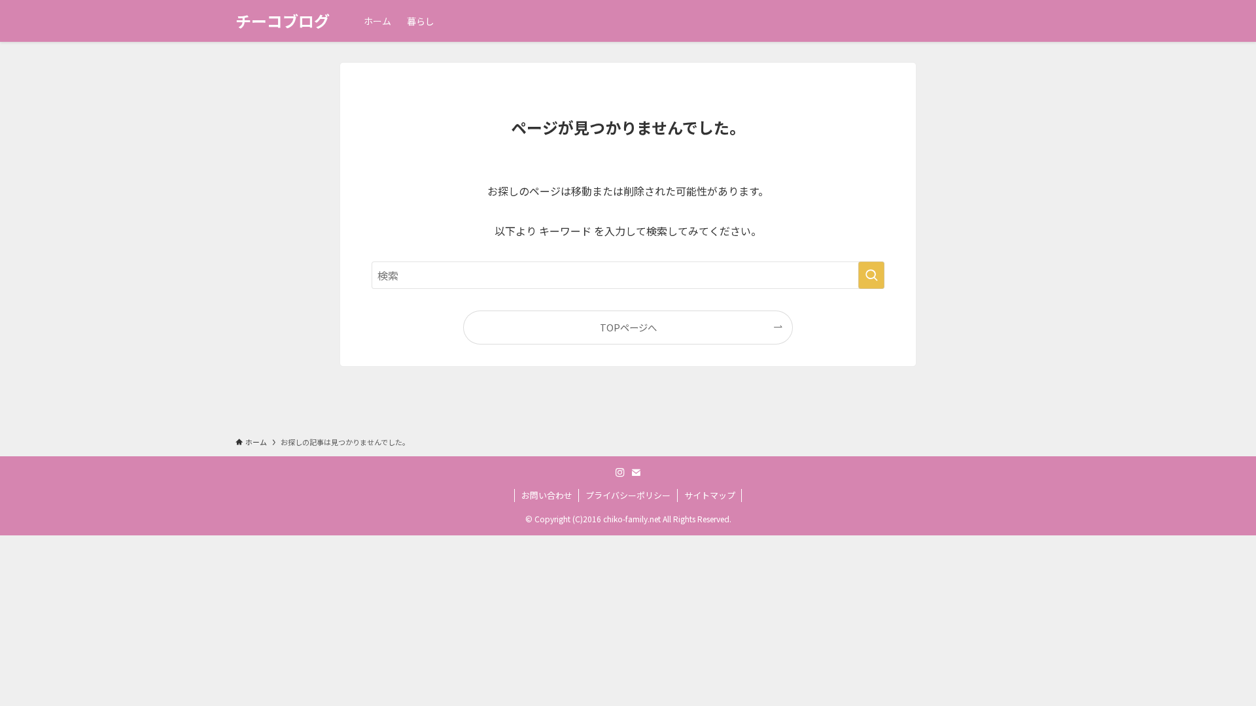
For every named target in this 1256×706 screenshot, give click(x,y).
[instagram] (620, 473)
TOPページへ (628, 327)
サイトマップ (709, 495)
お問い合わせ (546, 495)
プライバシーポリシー (628, 495)
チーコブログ (283, 21)
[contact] (636, 473)
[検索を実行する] (871, 275)
